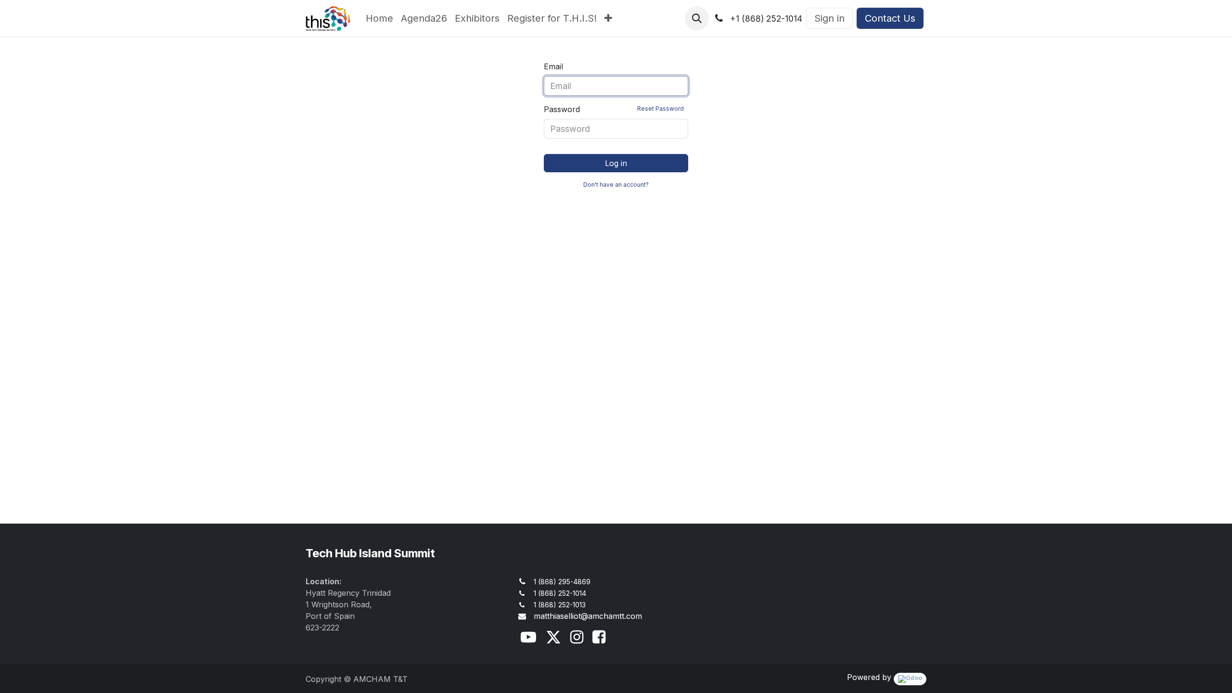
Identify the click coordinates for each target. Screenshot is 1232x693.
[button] (697, 18)
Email (553, 66)
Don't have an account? (616, 184)
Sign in (829, 18)
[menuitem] (379, 18)
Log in (616, 163)
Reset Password (660, 108)
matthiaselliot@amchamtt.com (588, 616)
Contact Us (890, 18)
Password (614, 109)
